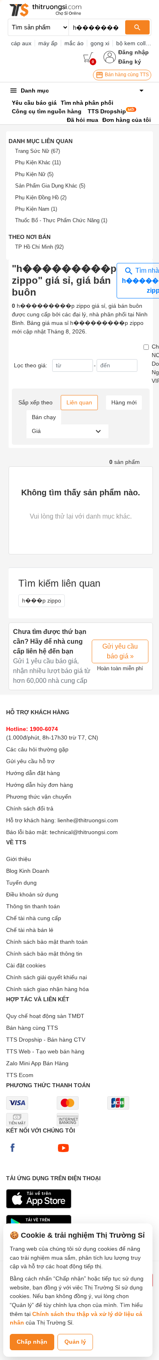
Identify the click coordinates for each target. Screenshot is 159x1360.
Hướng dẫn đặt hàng (33, 773)
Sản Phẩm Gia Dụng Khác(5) (50, 186)
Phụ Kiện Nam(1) (36, 209)
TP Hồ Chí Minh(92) (39, 247)
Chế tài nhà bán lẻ (29, 930)
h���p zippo (41, 600)
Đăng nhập (133, 52)
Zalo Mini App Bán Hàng (37, 1063)
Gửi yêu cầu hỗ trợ (30, 761)
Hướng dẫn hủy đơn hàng (39, 785)
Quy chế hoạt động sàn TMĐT (45, 1016)
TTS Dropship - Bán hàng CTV (45, 1039)
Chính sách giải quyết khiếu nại (46, 977)
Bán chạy (44, 417)
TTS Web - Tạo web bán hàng (45, 1051)
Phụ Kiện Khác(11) (38, 162)
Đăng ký (129, 61)
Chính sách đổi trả (29, 808)
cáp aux (21, 43)
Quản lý (75, 1341)
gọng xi (100, 43)
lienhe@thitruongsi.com (87, 820)
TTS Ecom (19, 1075)
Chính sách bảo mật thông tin (44, 953)
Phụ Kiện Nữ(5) (34, 174)
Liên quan (79, 402)
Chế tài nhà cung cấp (33, 918)
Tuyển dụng (21, 882)
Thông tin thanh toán (33, 906)
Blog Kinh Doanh (27, 871)
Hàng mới (124, 402)
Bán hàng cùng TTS (126, 74)
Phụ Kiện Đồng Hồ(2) (40, 197)
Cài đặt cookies (26, 965)
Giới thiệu (18, 859)
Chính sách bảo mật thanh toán (47, 941)
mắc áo (74, 43)
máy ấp (47, 43)
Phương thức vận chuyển (38, 796)
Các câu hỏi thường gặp (37, 749)
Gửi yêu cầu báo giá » (120, 651)
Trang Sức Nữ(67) (37, 151)
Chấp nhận (32, 1341)
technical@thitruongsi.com (84, 832)
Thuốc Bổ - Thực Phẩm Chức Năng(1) (61, 220)
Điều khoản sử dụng (32, 894)
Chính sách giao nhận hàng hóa (47, 989)
